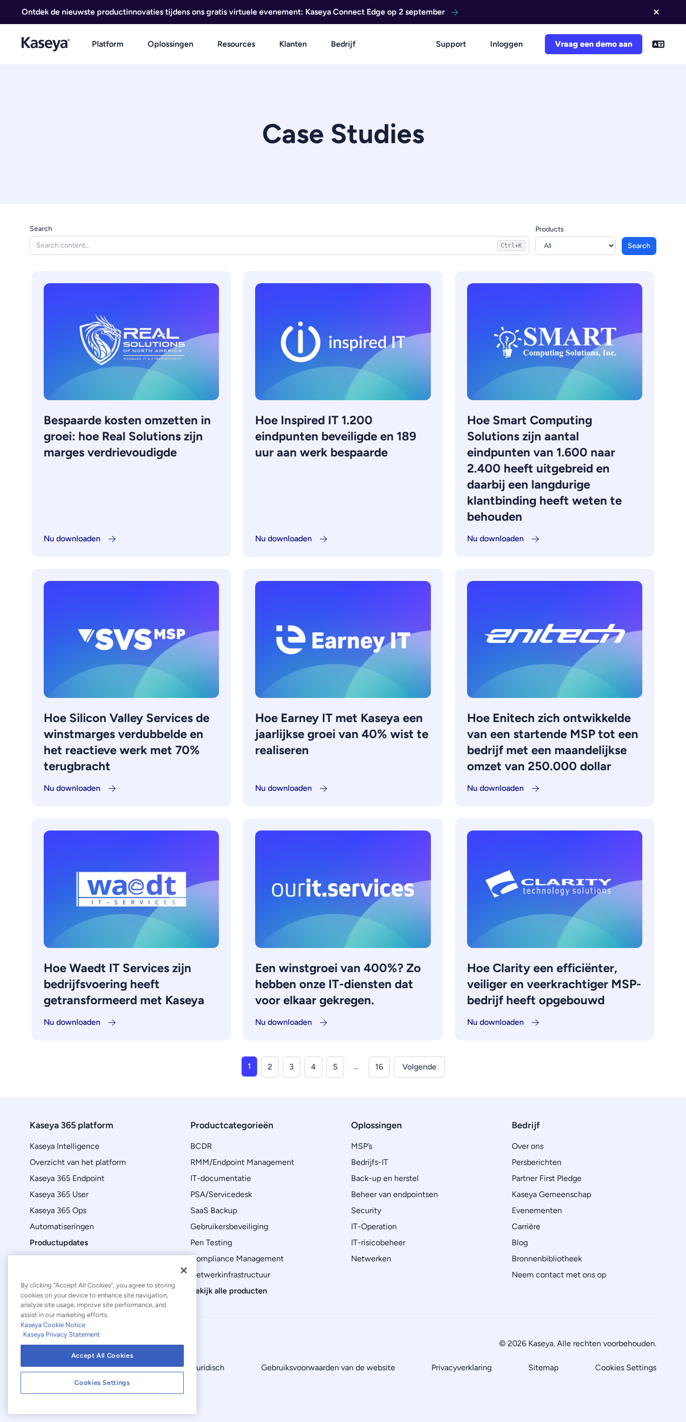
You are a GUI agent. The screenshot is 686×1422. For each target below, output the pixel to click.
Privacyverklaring (461, 1367)
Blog (520, 1242)
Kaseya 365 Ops (58, 1210)
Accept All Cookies (102, 1355)
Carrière (526, 1226)
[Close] (184, 1270)
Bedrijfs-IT (369, 1162)
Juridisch (208, 1367)
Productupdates (59, 1242)
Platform (108, 44)
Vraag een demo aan (593, 44)
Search (41, 228)
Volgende (419, 1067)
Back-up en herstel (385, 1178)
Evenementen (537, 1210)
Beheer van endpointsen (394, 1194)
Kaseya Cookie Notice (53, 1325)
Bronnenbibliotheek (547, 1258)
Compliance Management (237, 1258)
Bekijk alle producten (228, 1290)
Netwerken (371, 1258)
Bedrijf (343, 44)
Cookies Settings (625, 1367)
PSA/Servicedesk (221, 1194)
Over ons (527, 1146)
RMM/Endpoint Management (242, 1162)
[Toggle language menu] (658, 44)
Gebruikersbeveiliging (229, 1226)
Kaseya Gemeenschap (551, 1194)
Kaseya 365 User (59, 1194)
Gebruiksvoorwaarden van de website (328, 1367)
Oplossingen (170, 44)
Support (451, 44)
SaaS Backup (213, 1210)
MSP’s (361, 1146)
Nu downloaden (72, 538)
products (549, 229)
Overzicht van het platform (78, 1162)
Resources (236, 44)
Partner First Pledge (547, 1178)
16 (379, 1067)
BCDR (201, 1146)
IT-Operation (374, 1226)
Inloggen (506, 44)
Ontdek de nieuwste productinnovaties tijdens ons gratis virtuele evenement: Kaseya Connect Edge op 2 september (233, 12)
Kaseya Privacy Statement (61, 1334)
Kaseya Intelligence (64, 1146)
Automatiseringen (62, 1226)
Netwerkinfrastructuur (230, 1274)
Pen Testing (211, 1242)
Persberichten (536, 1162)
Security (366, 1210)
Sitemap (543, 1367)
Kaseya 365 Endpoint (67, 1178)
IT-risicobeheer (378, 1242)
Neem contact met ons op (559, 1274)
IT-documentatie (220, 1178)
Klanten (293, 44)
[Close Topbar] (656, 12)
